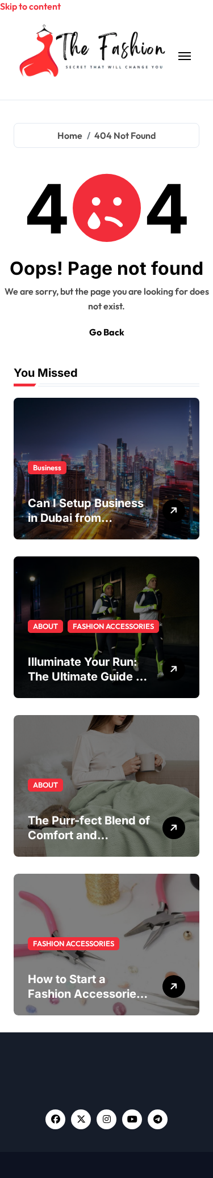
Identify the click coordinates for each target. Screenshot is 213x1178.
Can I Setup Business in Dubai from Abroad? (86, 517)
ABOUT (45, 626)
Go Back (106, 332)
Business (47, 467)
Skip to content (30, 6)
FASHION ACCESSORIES (113, 626)
